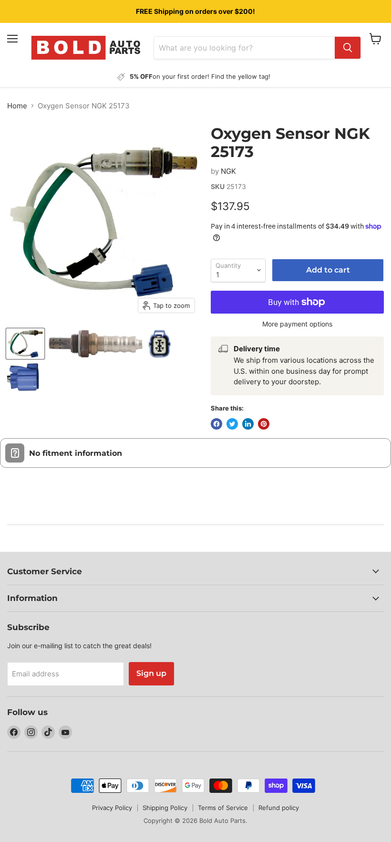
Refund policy (278, 807)
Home (17, 106)
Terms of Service (223, 807)
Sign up (151, 673)
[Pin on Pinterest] (263, 424)
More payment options (297, 324)
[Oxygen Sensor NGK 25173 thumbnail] (25, 343)
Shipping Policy (165, 807)
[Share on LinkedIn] (248, 424)
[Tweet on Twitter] (232, 424)
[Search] (347, 48)
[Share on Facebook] (216, 424)
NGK (228, 171)
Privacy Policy (112, 807)
